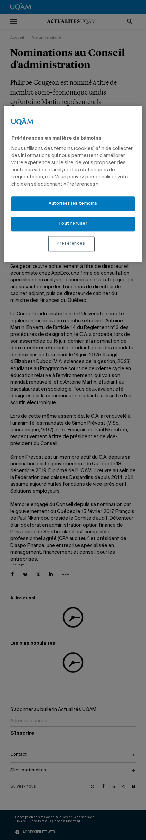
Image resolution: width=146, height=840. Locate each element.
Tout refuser (72, 224)
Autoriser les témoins (73, 204)
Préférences (71, 244)
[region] (73, 184)
